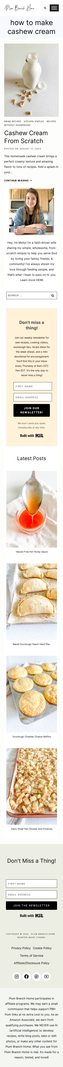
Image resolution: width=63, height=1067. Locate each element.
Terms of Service (31, 955)
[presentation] (31, 80)
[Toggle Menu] (54, 8)
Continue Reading (18, 180)
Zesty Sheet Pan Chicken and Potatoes (31, 829)
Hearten (22, 937)
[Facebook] (26, 976)
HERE (39, 280)
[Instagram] (16, 976)
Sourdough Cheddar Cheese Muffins (31, 736)
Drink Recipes (12, 121)
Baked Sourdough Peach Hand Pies (32, 644)
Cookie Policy (42, 948)
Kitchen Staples (34, 121)
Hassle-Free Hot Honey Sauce (32, 551)
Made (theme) (37, 937)
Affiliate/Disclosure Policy (31, 963)
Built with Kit (31, 435)
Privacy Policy (21, 948)
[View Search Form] (45, 8)
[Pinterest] (36, 976)
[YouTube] (46, 976)
